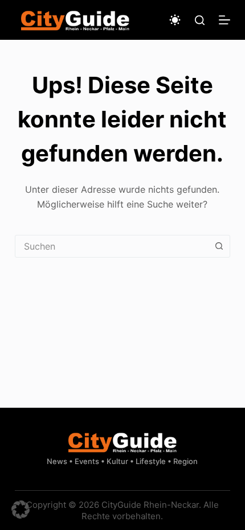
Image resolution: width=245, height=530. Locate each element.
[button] (20, 509)
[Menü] (224, 20)
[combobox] (111, 246)
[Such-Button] (219, 246)
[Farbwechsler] (175, 20)
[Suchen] (200, 20)
